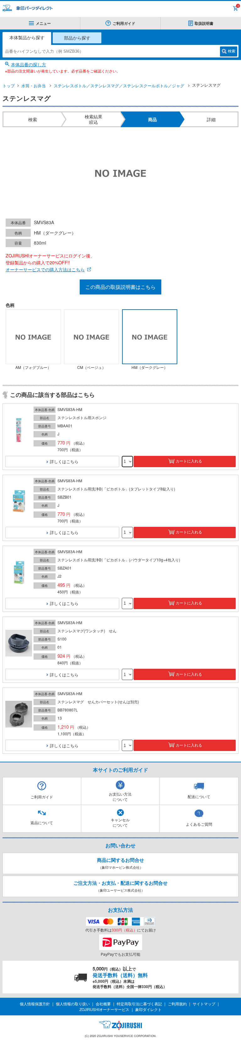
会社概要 (103, 1003)
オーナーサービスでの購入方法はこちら (45, 269)
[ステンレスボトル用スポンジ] (18, 430)
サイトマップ (204, 1003)
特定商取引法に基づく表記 (139, 1003)
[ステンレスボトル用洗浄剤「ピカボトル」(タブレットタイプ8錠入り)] (18, 501)
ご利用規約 (177, 1003)
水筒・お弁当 (33, 86)
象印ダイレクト (148, 1009)
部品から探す (77, 38)
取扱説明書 (204, 23)
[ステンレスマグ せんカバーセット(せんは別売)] (18, 714)
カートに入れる (189, 461)
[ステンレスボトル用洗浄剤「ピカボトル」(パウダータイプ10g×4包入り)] (18, 572)
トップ (9, 86)
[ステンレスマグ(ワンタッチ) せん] (18, 643)
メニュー (43, 23)
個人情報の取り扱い (73, 1003)
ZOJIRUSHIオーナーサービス (104, 1009)
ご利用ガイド (124, 23)
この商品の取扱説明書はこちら (120, 286)
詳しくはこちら (64, 461)
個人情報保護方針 (35, 1003)
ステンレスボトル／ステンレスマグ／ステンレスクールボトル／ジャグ (119, 86)
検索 (231, 51)
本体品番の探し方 (28, 64)
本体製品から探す (27, 37)
